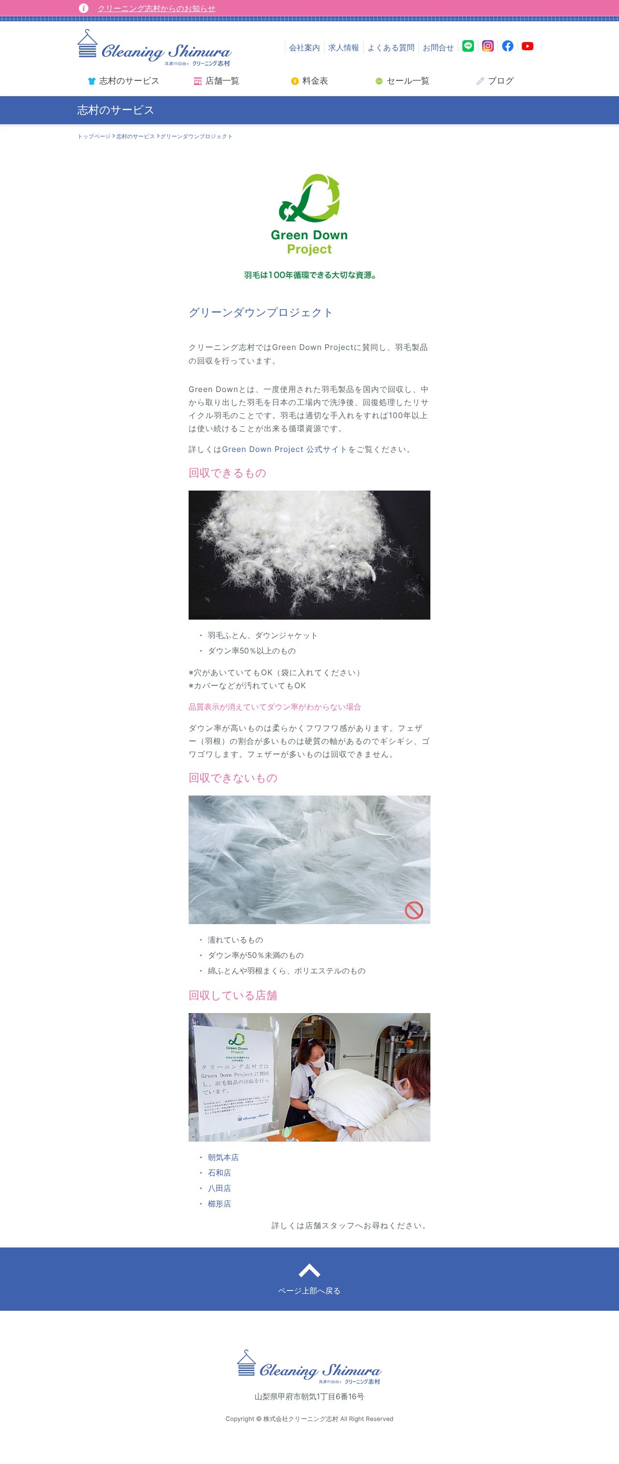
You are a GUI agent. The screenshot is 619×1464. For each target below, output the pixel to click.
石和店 (219, 1172)
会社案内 (304, 47)
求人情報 (343, 47)
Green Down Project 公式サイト (285, 449)
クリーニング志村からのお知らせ (157, 8)
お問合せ (438, 47)
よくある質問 (391, 47)
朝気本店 (223, 1157)
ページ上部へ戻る (309, 1290)
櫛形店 (219, 1203)
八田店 (219, 1188)
